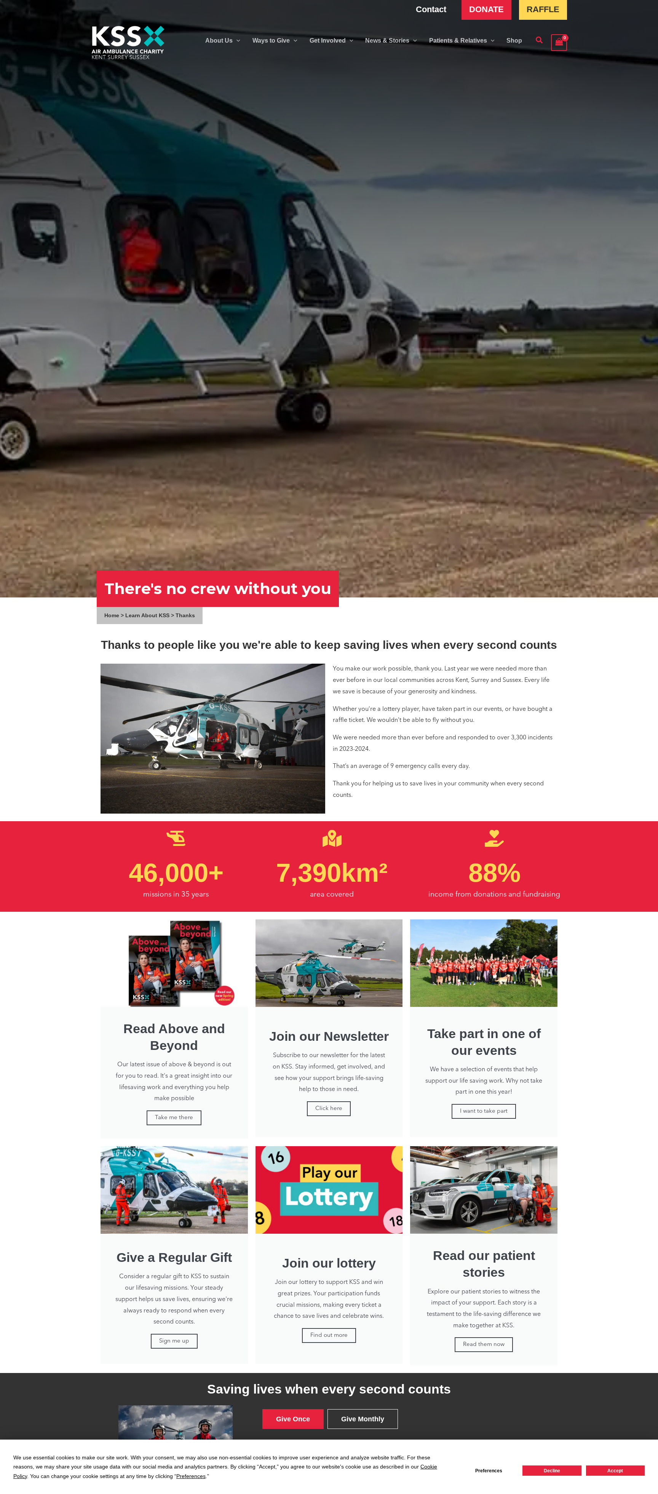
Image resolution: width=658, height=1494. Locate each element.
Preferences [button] (191, 1476)
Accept (615, 1470)
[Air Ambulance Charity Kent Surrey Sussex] (128, 43)
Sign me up (174, 1341)
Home (111, 615)
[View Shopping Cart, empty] (559, 42)
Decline (552, 1470)
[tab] (293, 1419)
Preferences (488, 1470)
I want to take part (484, 1111)
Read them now (484, 1344)
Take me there (174, 1118)
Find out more (329, 1335)
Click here (328, 1109)
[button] (236, 40)
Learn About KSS (147, 615)
